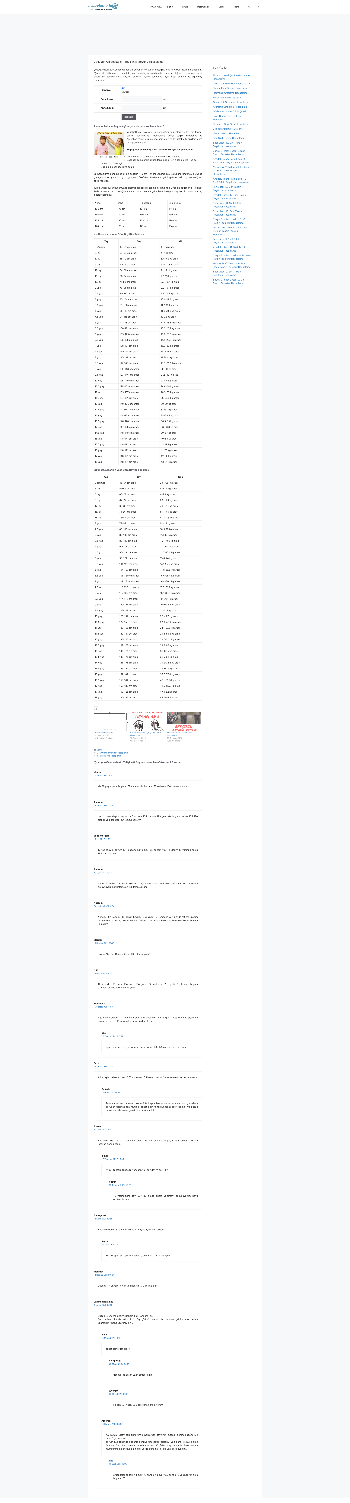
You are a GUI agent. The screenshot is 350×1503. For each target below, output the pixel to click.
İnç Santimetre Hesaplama (109, 756)
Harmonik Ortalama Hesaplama (230, 93)
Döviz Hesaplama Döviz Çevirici (230, 111)
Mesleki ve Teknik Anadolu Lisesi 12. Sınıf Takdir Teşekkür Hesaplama (231, 170)
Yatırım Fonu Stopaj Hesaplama (230, 88)
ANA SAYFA (156, 6)
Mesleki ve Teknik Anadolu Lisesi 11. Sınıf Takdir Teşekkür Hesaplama (231, 231)
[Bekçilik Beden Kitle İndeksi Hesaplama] (184, 721)
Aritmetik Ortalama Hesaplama (230, 106)
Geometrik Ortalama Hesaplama (230, 102)
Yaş (250, 6)
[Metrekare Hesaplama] (111, 721)
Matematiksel (203, 6)
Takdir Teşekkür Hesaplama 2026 (231, 83)
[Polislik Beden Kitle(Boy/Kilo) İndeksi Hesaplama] (147, 721)
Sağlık (99, 750)
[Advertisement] (175, 34)
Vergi (221, 6)
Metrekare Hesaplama (103, 732)
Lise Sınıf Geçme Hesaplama (229, 138)
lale (111, 1460)
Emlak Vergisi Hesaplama (227, 97)
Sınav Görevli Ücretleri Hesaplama (112, 753)
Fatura (185, 6)
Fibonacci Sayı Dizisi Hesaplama (230, 124)
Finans (236, 6)
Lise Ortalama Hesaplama (227, 133)
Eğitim (170, 6)
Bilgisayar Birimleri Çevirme (228, 128)
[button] (258, 7)
